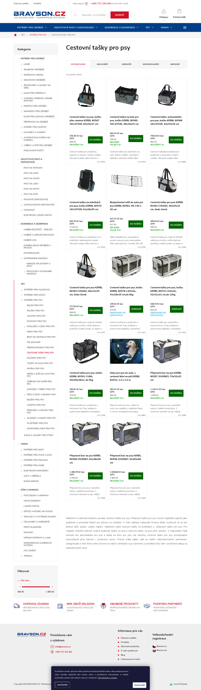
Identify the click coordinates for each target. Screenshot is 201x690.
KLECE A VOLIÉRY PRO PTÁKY (38, 435)
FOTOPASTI (29, 210)
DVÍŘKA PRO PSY (35, 368)
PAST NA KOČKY (32, 178)
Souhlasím (139, 685)
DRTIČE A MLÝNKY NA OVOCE (38, 511)
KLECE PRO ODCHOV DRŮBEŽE (39, 116)
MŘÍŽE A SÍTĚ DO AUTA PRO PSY (41, 375)
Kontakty (37, 3)
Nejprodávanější (151, 64)
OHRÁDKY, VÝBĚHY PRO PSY (41, 389)
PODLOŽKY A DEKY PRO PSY (41, 326)
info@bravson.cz (63, 646)
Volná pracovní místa (130, 659)
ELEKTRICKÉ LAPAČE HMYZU (38, 215)
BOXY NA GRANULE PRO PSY (41, 337)
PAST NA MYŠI (31, 194)
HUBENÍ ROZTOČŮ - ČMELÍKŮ (38, 229)
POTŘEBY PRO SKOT (34, 449)
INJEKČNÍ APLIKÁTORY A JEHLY (38, 265)
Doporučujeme (78, 64)
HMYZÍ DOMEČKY (32, 500)
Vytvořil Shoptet (180, 684)
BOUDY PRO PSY (35, 305)
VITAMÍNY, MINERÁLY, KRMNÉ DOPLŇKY (38, 99)
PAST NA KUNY (31, 173)
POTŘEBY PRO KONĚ (34, 465)
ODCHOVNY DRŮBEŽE (34, 80)
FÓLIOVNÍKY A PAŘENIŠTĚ (37, 521)
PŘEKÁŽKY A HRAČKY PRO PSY (40, 411)
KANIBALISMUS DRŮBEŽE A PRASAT (37, 246)
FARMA (24, 444)
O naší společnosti (129, 650)
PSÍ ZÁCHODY (33, 342)
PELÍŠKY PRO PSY (35, 310)
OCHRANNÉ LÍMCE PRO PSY (41, 428)
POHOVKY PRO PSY (36, 321)
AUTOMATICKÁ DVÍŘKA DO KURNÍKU (37, 138)
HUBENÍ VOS (30, 240)
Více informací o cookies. (107, 678)
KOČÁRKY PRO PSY (36, 358)
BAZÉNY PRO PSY (35, 399)
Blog (123, 655)
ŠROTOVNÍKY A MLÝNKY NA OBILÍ (37, 86)
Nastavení (62, 685)
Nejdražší (126, 64)
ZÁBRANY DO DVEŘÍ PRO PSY (39, 382)
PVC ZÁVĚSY (30, 550)
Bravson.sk (161, 650)
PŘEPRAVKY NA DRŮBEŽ (36, 121)
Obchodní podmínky (130, 646)
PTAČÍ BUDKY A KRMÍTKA (36, 495)
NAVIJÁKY (28, 532)
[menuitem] (32, 27)
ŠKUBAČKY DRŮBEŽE (34, 69)
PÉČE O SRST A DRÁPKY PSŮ (41, 394)
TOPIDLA (28, 556)
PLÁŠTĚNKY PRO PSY (37, 423)
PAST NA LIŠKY (31, 183)
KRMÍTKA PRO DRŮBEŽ (35, 106)
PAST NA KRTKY (31, 188)
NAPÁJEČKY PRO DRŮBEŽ (36, 111)
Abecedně (175, 64)
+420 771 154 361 (63, 651)
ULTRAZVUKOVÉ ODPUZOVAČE (39, 204)
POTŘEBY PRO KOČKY (34, 295)
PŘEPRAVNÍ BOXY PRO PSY (40, 347)
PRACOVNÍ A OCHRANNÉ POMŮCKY (39, 272)
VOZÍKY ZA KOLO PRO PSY (40, 363)
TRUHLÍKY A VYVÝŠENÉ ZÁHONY (40, 516)
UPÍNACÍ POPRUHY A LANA (37, 537)
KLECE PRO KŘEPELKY (35, 93)
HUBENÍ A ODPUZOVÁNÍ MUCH (39, 234)
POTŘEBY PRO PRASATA (36, 460)
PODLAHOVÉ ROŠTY (34, 150)
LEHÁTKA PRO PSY (36, 316)
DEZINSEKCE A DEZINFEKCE (34, 223)
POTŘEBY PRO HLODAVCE (37, 289)
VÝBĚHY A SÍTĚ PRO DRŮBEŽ (38, 145)
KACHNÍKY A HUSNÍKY (35, 132)
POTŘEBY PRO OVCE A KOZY (38, 455)
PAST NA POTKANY (33, 167)
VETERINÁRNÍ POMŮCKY (36, 258)
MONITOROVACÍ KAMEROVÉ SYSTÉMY (38, 544)
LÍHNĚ (27, 64)
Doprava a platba (21, 3)
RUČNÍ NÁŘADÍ (31, 481)
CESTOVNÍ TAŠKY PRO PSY (40, 352)
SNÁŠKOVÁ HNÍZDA (33, 74)
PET (23, 284)
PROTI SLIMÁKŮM (32, 527)
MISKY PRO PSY (35, 331)
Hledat (119, 15)
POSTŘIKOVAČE (31, 253)
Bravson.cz (161, 646)
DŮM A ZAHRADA (30, 489)
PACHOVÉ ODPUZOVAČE (36, 199)
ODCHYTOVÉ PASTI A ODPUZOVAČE (31, 161)
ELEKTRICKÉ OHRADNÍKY (36, 470)
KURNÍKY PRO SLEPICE (35, 127)
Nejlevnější (102, 64)
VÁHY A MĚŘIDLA (32, 476)
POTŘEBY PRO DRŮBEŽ (32, 58)
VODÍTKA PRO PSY (36, 405)
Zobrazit (136, 309)
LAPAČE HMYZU (31, 506)
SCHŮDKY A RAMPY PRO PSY (41, 418)
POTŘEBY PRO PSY (33, 300)
